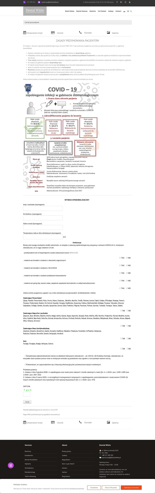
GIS (76, 253)
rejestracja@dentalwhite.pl (50, 2)
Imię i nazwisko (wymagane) (33, 204)
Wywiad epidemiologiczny (31, 410)
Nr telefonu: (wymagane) (32, 214)
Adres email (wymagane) (32, 224)
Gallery (110, 11)
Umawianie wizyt (34, 33)
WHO (72, 253)
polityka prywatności (77, 489)
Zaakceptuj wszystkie (131, 488)
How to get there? (68, 464)
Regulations (66, 460)
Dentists (93, 11)
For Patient (102, 11)
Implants (28, 464)
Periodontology (30, 472)
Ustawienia (94, 488)
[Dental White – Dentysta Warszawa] (35, 11)
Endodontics (29, 455)
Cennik (60, 33)
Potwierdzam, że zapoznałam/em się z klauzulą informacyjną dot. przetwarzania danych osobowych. (76, 372)
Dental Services (82, 11)
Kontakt (88, 32)
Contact (118, 11)
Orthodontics (29, 468)
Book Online (69, 11)
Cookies (64, 455)
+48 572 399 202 (107, 455)
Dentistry (28, 451)
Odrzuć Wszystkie (111, 488)
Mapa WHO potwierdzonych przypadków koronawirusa (41, 415)
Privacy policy (66, 451)
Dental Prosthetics (31, 460)
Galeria (115, 33)
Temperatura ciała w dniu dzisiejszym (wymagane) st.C (44, 235)
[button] (10, 465)
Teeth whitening (30, 476)
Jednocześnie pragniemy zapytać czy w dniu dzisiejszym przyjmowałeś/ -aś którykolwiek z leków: (59, 293)
